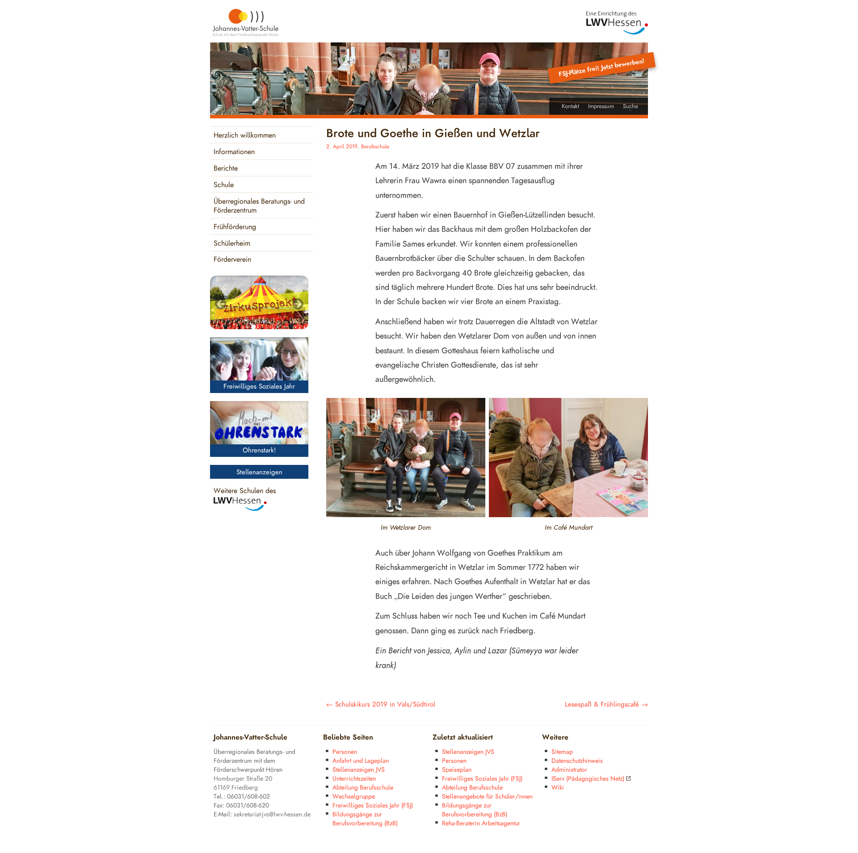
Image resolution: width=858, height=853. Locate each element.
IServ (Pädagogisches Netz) (587, 778)
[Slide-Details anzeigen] (259, 302)
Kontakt (570, 106)
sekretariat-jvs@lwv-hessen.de (272, 814)
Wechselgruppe (353, 796)
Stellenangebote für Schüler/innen (487, 796)
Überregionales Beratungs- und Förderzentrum (259, 206)
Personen (344, 751)
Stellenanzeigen (259, 472)
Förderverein (232, 259)
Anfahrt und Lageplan (360, 760)
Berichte (226, 168)
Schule (224, 185)
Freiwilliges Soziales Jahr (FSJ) (372, 805)
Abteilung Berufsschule (362, 787)
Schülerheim (232, 243)
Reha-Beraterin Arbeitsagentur (481, 823)
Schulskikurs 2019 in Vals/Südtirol (380, 704)
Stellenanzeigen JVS (358, 769)
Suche (630, 106)
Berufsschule (375, 147)
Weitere (555, 737)
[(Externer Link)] (617, 23)
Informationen (234, 152)
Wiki (557, 787)
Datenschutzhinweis (577, 760)
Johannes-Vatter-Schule (250, 737)
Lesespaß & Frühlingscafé (606, 704)
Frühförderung (235, 227)
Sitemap (562, 751)
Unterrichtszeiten (354, 778)
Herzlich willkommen (245, 135)
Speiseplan (456, 769)
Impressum (601, 106)
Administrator (569, 769)
